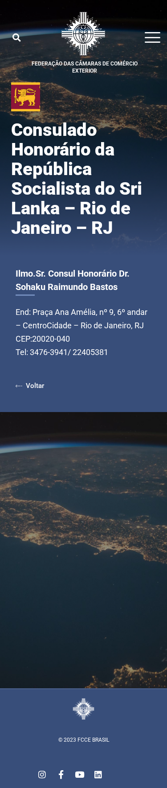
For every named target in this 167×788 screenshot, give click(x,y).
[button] (16, 37)
